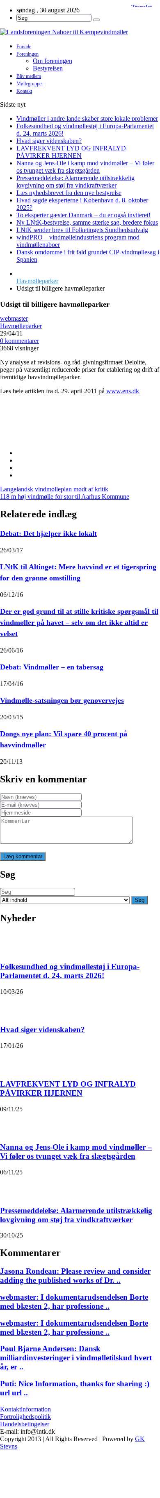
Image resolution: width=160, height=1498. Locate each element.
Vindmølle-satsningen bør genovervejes (62, 700)
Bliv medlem (28, 76)
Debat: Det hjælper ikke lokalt (48, 533)
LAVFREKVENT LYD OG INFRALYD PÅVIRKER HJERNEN (71, 152)
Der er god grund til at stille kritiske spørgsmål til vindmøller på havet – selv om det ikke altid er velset (79, 622)
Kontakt (24, 91)
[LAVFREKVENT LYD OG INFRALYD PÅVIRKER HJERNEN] (10, 1060)
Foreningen (27, 54)
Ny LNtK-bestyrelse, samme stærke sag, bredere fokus (87, 222)
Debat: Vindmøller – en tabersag (51, 667)
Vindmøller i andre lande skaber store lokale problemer (87, 118)
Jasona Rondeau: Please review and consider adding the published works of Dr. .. (75, 1275)
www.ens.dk (122, 390)
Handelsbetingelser (24, 1424)
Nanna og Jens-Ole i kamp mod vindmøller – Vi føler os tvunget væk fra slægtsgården (85, 167)
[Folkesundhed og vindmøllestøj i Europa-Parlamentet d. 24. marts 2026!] (10, 942)
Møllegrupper (29, 84)
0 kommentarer (19, 340)
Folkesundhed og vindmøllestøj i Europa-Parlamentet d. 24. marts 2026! (69, 971)
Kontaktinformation (25, 1409)
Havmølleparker (37, 280)
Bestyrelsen (48, 68)
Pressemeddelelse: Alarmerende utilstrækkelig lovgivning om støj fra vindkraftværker (75, 181)
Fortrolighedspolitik (25, 1416)
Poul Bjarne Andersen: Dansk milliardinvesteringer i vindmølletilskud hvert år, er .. (76, 1357)
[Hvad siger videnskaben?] (10, 1006)
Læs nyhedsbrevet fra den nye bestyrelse (68, 192)
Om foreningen (52, 60)
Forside (23, 46)
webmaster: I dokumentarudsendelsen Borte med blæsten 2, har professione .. (74, 1301)
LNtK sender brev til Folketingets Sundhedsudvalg (82, 229)
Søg (139, 900)
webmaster (14, 318)
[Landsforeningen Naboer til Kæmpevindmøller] (80, 32)
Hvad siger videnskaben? (49, 140)
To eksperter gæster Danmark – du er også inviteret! (83, 214)
